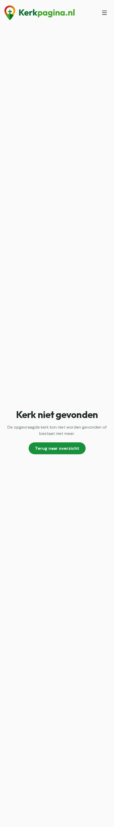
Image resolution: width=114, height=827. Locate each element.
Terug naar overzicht (57, 448)
